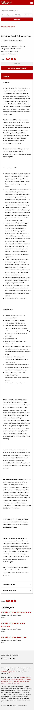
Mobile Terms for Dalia (13, 683)
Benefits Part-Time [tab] (9, 590)
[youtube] (10, 658)
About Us (8, 655)
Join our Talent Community (17, 68)
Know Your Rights (25, 677)
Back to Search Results (8, 26)
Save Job (17, 64)
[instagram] (5, 658)
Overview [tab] (6, 76)
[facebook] (2, 658)
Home (3, 655)
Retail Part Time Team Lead (14, 637)
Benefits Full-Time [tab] (9, 584)
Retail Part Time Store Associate (16, 612)
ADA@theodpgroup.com (8, 672)
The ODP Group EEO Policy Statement (12, 679)
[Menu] (31, 3)
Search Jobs (15, 655)
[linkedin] (14, 658)
